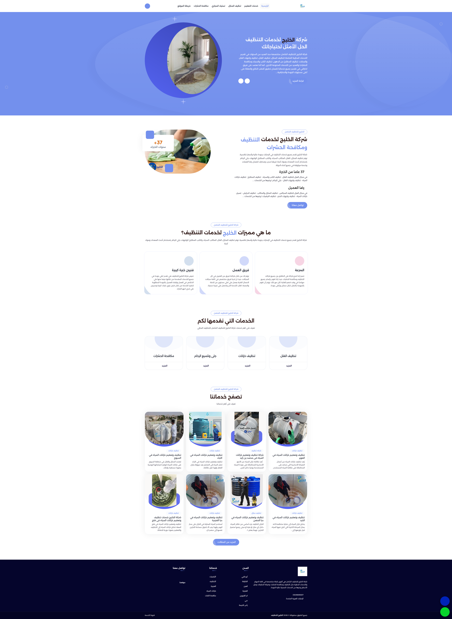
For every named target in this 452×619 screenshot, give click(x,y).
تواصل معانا (298, 205)
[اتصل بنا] (445, 601)
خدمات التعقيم (251, 6)
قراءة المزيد (298, 81)
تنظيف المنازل (234, 6)
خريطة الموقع (184, 6)
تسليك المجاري (218, 6)
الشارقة (245, 581)
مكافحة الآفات (210, 596)
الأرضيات (213, 577)
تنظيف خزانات (297, 451)
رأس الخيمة (243, 605)
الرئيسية (265, 6)
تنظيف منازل (256, 513)
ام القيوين (244, 596)
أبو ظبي (245, 577)
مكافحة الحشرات (201, 6)
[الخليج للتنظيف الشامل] (302, 6)
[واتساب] (445, 612)
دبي (246, 600)
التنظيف (213, 581)
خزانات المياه (211, 591)
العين (246, 586)
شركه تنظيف (256, 451)
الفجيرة (245, 591)
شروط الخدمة (150, 615)
